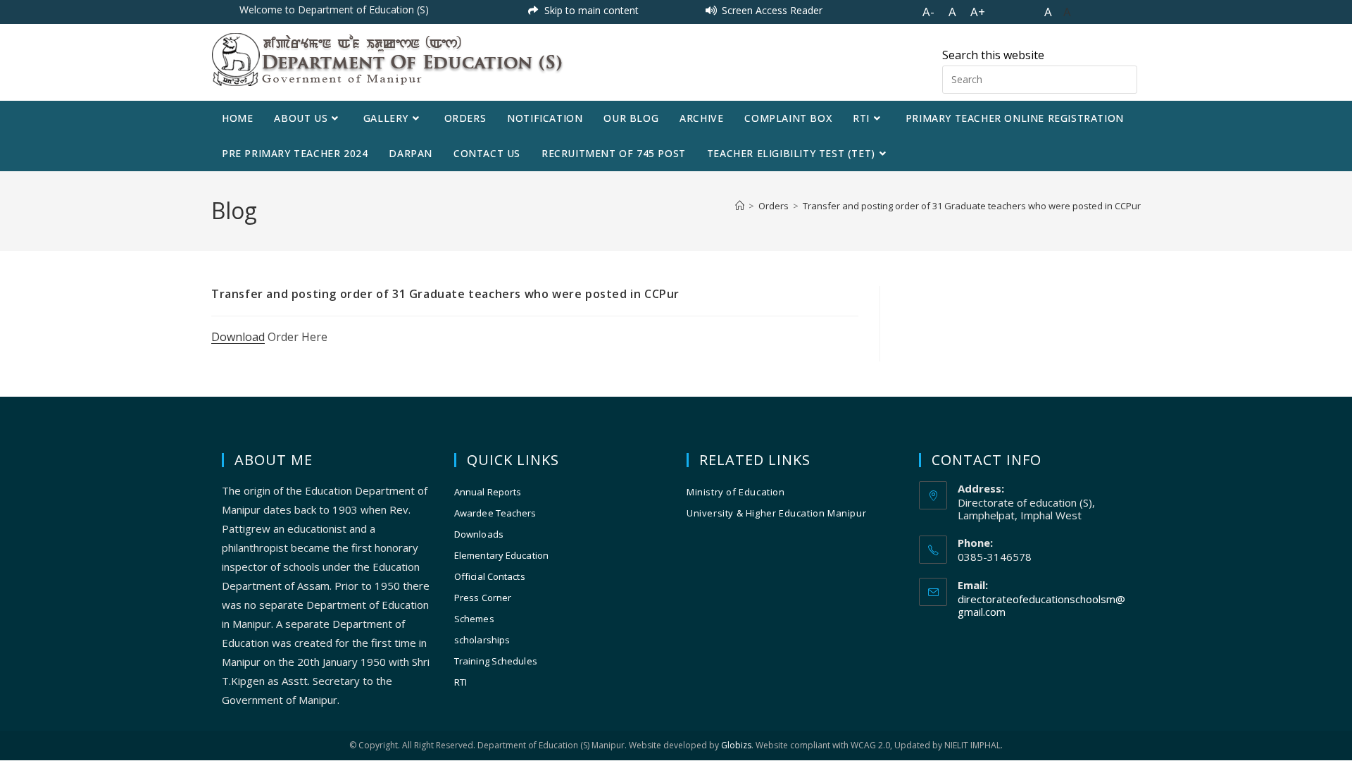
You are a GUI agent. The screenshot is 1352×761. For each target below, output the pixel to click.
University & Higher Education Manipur (776, 513)
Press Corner (482, 597)
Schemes (474, 618)
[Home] (739, 205)
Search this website (993, 55)
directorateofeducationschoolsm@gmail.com (1041, 605)
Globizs (736, 745)
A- (928, 12)
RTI (460, 682)
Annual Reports (487, 491)
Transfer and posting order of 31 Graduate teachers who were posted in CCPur (972, 205)
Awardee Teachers (495, 513)
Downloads (478, 534)
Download (238, 337)
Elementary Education (501, 555)
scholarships (482, 639)
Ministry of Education (736, 491)
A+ (978, 12)
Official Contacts (489, 576)
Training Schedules (495, 661)
